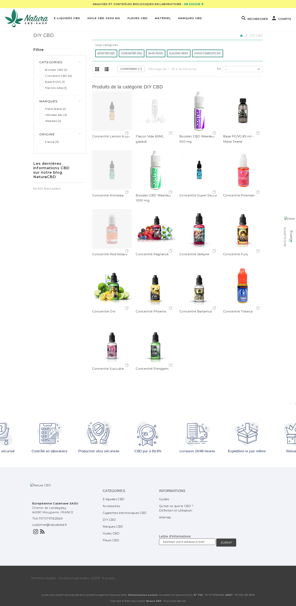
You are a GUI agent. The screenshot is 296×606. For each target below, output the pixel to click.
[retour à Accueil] (242, 35)
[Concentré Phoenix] (155, 286)
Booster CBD (56, 69)
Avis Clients (285, 237)
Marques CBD (190, 18)
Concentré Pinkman (239, 195)
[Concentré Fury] (243, 229)
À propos (108, 578)
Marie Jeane (55, 108)
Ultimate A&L (56, 114)
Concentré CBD (58, 75)
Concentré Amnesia (107, 195)
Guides (164, 499)
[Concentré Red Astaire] (112, 229)
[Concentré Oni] (112, 286)
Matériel (163, 18)
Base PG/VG (55, 81)
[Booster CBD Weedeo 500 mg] (199, 111)
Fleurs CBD (137, 18)
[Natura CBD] (26, 18)
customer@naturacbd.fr (49, 525)
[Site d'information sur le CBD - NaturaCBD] (42, 532)
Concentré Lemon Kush (111, 136)
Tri (219, 69)
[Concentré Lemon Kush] (112, 111)
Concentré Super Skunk (198, 195)
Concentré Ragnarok (152, 254)
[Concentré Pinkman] (243, 170)
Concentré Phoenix (151, 311)
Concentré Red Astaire (110, 254)
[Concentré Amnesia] (112, 170)
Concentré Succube (108, 368)
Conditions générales (73, 578)
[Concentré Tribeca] (243, 286)
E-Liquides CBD (67, 18)
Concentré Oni (103, 311)
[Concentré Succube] (112, 343)
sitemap (165, 517)
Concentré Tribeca (238, 311)
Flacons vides (56, 87)
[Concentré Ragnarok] (155, 229)
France (52, 141)
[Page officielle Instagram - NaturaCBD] (35, 532)
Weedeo (53, 120)
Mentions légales (43, 578)
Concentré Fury (235, 254)
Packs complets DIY (207, 53)
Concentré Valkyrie (194, 254)
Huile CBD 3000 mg (103, 18)
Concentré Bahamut (195, 311)
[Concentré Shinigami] (155, 343)
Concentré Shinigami (152, 368)
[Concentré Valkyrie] (199, 229)
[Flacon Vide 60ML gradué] (155, 111)
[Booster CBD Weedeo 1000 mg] (155, 170)
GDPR (95, 578)
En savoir (192, 4)
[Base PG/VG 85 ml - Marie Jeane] (243, 111)
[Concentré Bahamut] (199, 286)
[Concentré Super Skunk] (199, 170)
